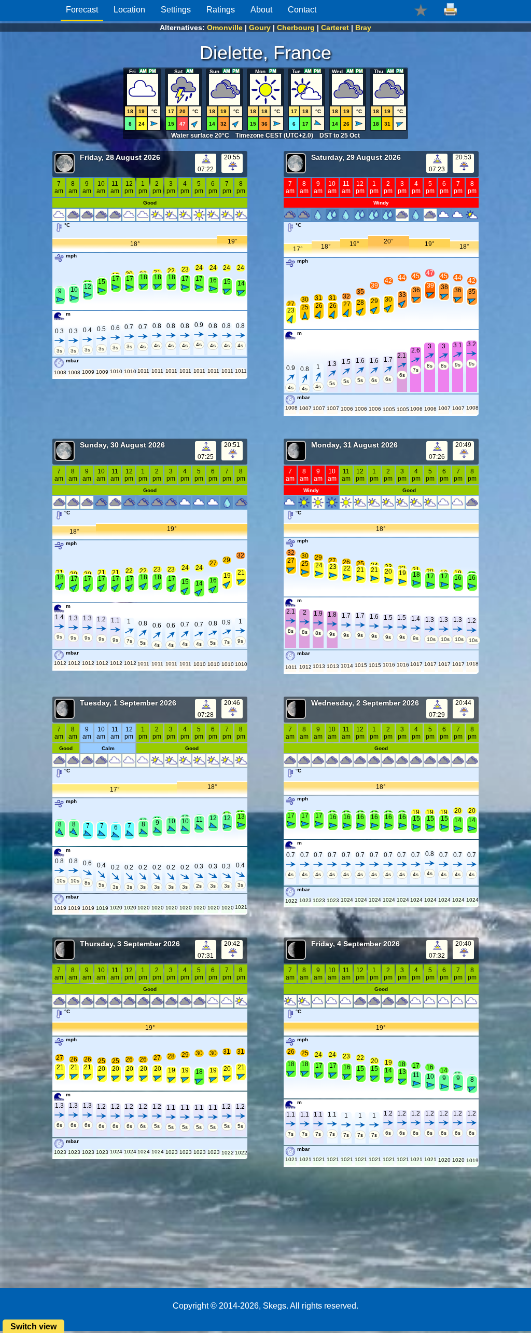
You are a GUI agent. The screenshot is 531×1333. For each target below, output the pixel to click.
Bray (363, 27)
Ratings (220, 9)
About (261, 9)
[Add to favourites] (420, 9)
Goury (260, 27)
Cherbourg (296, 27)
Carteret (335, 27)
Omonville (225, 27)
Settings (176, 9)
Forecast (82, 9)
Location (129, 9)
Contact (302, 9)
